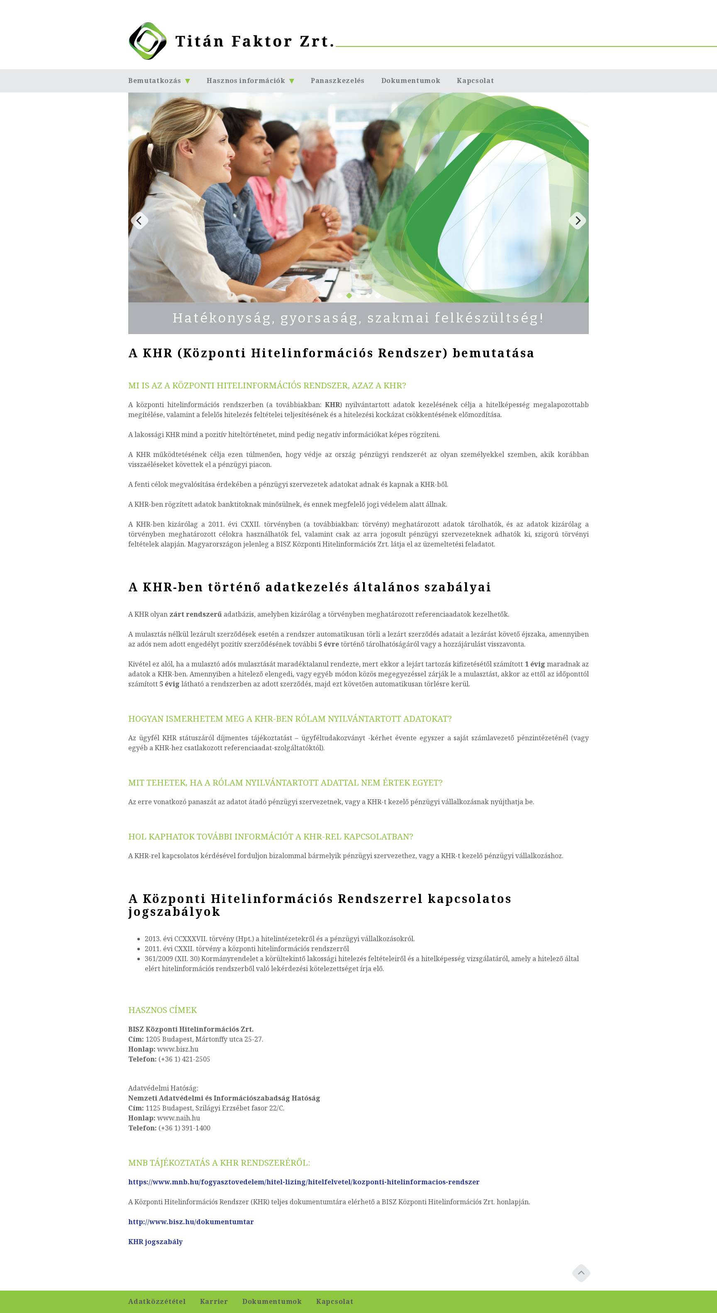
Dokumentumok (411, 81)
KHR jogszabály (155, 1241)
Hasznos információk (247, 81)
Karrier (214, 1302)
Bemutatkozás (155, 81)
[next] (577, 220)
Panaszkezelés (337, 81)
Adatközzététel (157, 1302)
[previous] (139, 220)
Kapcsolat (475, 81)
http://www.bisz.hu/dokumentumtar (191, 1221)
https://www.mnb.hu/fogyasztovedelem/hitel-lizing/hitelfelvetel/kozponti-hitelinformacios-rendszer (304, 1181)
